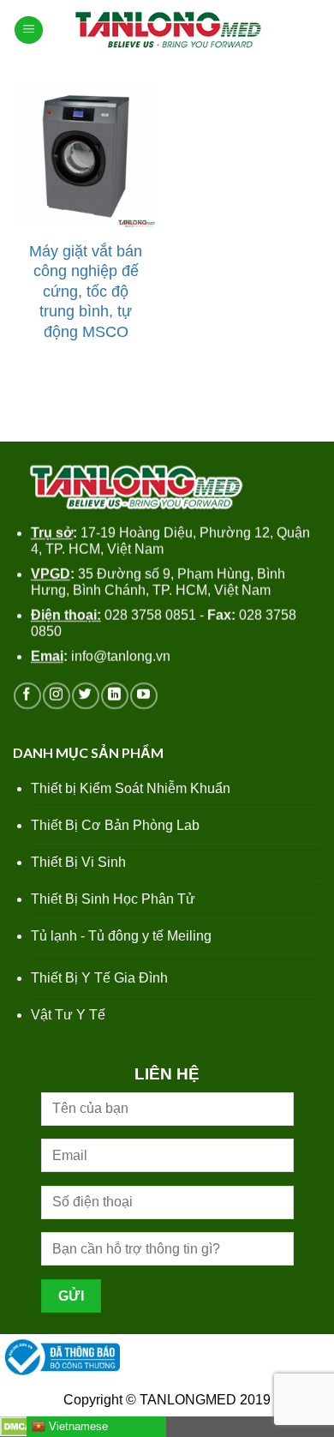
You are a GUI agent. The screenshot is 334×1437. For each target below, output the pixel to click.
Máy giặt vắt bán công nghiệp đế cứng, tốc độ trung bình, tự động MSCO (85, 291)
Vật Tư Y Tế (68, 1014)
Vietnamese (76, 1426)
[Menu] (29, 30)
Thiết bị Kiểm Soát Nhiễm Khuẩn (130, 788)
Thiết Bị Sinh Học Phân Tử (113, 899)
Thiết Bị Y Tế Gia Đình (99, 978)
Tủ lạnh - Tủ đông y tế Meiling (121, 936)
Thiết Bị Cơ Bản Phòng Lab (115, 825)
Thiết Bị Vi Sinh (78, 862)
